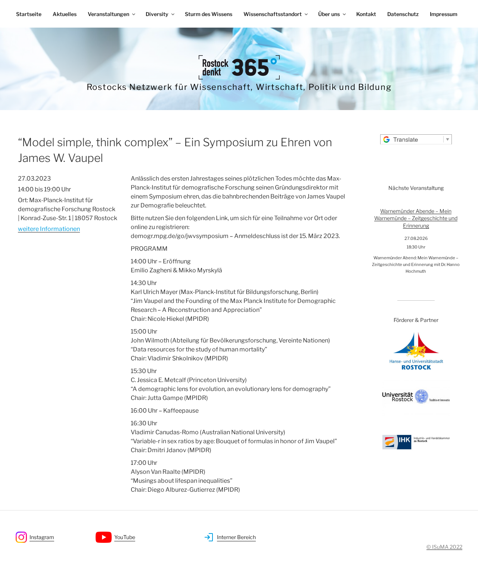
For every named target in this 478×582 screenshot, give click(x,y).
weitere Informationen (49, 228)
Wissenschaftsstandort (272, 14)
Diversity (157, 14)
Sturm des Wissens (208, 14)
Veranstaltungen (108, 14)
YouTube (124, 537)
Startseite (28, 14)
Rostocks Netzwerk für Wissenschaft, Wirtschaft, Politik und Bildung (239, 87)
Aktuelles (65, 14)
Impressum (443, 14)
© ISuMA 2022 (444, 547)
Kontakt (366, 14)
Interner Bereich (236, 537)
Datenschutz (403, 14)
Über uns (329, 14)
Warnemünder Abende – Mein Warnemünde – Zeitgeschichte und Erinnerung (415, 218)
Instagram (42, 537)
